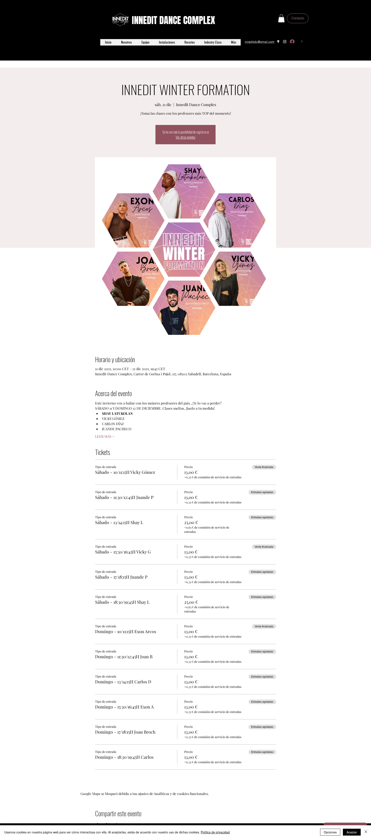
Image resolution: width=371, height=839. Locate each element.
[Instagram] (285, 42)
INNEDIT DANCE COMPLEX (173, 20)
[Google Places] (278, 42)
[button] (281, 18)
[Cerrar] (365, 832)
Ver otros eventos (185, 137)
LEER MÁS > (104, 436)
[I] (293, 42)
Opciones (330, 832)
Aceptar (352, 832)
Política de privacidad (215, 832)
